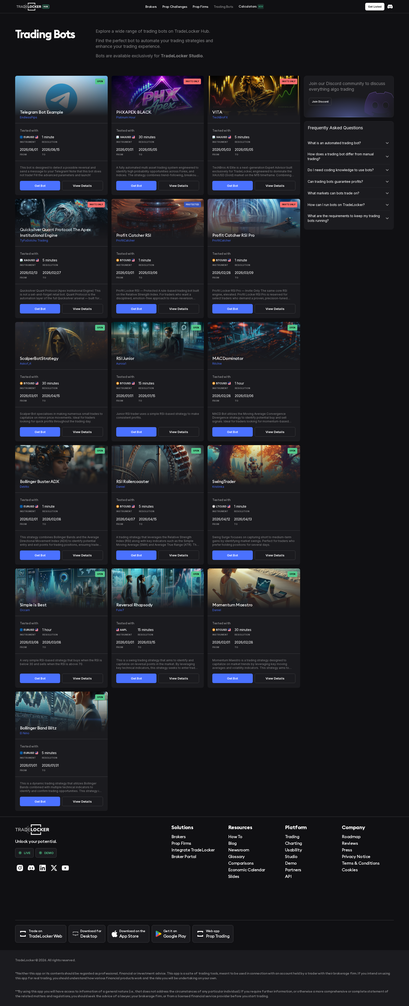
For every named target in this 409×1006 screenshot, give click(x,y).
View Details (82, 186)
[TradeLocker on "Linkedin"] (42, 868)
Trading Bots (223, 6)
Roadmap (351, 836)
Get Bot (40, 186)
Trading (292, 836)
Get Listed (375, 6)
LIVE (27, 853)
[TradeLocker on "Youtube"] (65, 868)
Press (347, 850)
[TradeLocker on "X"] (54, 868)
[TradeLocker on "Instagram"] (20, 868)
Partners (293, 869)
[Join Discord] (390, 7)
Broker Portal (183, 856)
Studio (291, 856)
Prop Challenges (174, 6)
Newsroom (238, 850)
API (288, 876)
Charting (293, 843)
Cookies (350, 869)
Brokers (151, 6)
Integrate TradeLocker (193, 850)
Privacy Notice (356, 856)
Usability (293, 850)
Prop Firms (200, 6)
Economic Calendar (246, 869)
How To (235, 836)
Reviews (350, 843)
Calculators (251, 6)
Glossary (236, 856)
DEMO (48, 853)
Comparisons (240, 863)
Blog (232, 843)
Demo (291, 863)
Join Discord (320, 101)
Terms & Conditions (360, 863)
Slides (233, 876)
